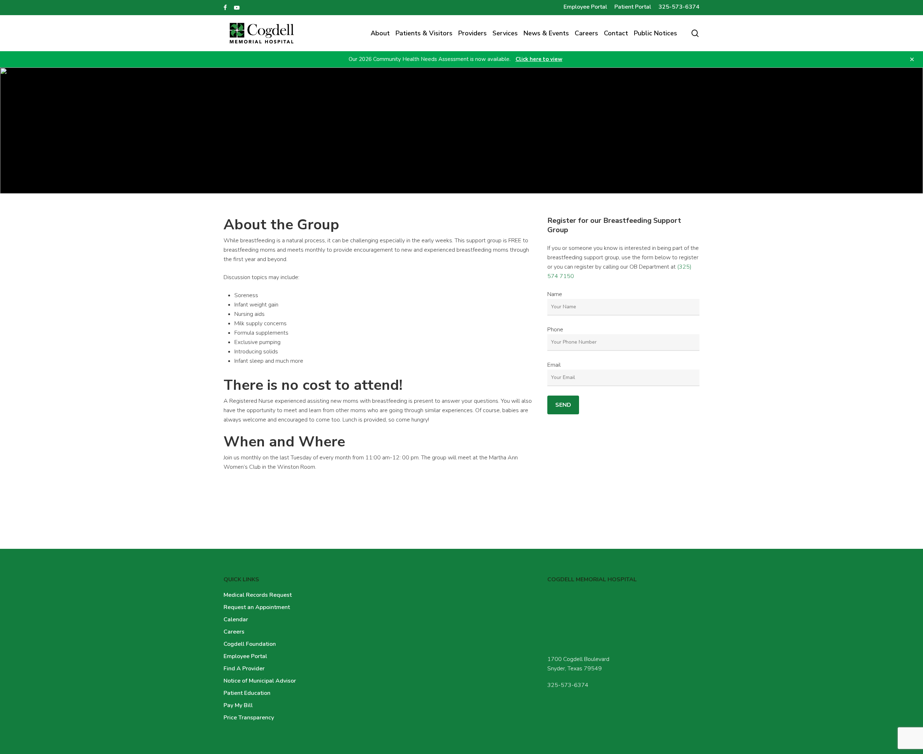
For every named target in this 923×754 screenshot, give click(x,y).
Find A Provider (244, 669)
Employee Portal (245, 656)
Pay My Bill (238, 705)
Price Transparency (249, 718)
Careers (234, 632)
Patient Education (247, 693)
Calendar (236, 619)
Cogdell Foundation (250, 644)
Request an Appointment (257, 607)
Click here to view (539, 59)
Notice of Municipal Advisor (260, 681)
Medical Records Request (258, 595)
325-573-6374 (567, 685)
